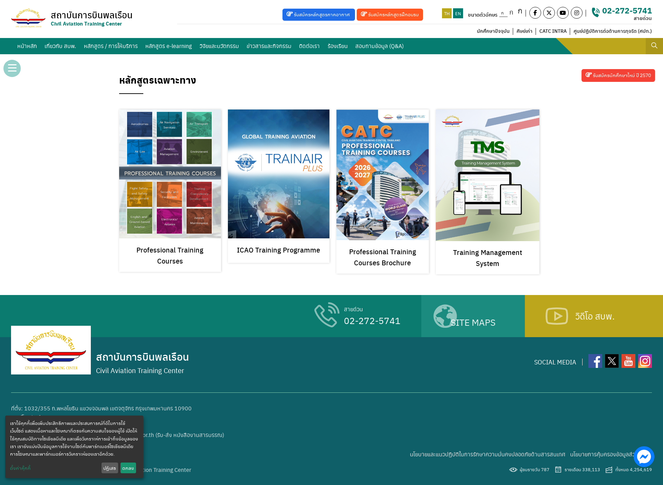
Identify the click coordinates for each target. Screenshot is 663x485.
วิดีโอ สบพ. (595, 316)
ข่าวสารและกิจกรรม (269, 46)
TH (447, 13)
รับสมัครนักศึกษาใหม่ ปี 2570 (621, 75)
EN (458, 13)
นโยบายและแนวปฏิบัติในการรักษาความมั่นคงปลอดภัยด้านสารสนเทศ (487, 454)
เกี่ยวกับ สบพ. (60, 46)
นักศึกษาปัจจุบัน (493, 30)
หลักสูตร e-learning (168, 46)
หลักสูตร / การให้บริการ (111, 46)
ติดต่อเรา (309, 46)
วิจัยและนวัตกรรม (219, 46)
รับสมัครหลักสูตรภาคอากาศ (322, 14)
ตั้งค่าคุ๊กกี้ (20, 467)
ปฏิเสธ (109, 467)
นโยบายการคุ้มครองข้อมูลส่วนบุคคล (611, 454)
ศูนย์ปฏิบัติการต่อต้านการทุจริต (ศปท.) (613, 30)
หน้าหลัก (27, 46)
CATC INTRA (553, 30)
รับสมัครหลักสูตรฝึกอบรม (393, 14)
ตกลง (128, 467)
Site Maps (473, 322)
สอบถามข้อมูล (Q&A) (379, 46)
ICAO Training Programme (278, 250)
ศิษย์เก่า (524, 30)
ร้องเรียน (338, 46)
